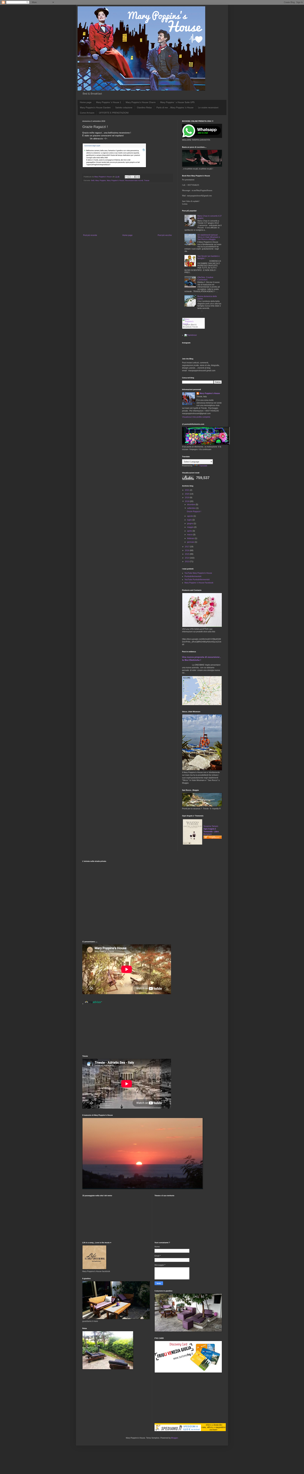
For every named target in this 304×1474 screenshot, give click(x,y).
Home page (86, 102)
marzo (190, 534)
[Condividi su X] (132, 176)
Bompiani (207, 834)
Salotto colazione (123, 107)
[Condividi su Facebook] (135, 176)
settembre (191, 508)
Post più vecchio (165, 235)
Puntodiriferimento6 (192, 576)
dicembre (191, 504)
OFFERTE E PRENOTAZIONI (114, 112)
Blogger (174, 1438)
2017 (187, 547)
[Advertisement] (127, 210)
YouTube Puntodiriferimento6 (197, 579)
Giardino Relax (144, 107)
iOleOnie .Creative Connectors (205, 278)
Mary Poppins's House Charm (141, 102)
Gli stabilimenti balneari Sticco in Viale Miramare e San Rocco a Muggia (208, 237)
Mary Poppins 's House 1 (108, 102)
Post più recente (90, 235)
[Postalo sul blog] (129, 176)
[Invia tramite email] (126, 176)
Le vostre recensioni (208, 107)
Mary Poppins (100, 180)
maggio (190, 527)
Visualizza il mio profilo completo (196, 417)
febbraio (191, 538)
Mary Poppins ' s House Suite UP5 (177, 102)
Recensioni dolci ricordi (134, 180)
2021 (187, 490)
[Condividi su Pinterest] (138, 176)
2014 (187, 558)
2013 (187, 561)
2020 (187, 494)
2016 (187, 550)
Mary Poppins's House (115, 180)
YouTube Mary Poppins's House (198, 573)
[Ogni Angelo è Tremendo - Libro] (192, 844)
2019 (187, 497)
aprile (190, 531)
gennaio (191, 542)
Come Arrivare (87, 112)
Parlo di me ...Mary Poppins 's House (174, 107)
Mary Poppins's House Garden (95, 107)
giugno (190, 523)
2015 (187, 554)
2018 (187, 501)
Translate (203, 466)
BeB (92, 180)
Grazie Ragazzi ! (194, 511)
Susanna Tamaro (210, 826)
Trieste (146, 180)
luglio (189, 520)
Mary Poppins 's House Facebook (198, 583)
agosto (190, 516)
